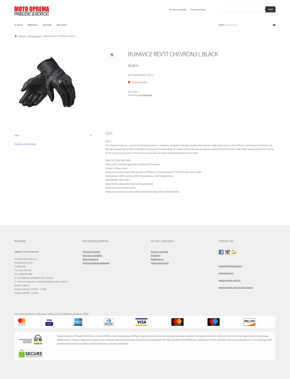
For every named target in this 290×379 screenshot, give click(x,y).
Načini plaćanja (90, 259)
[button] (112, 54)
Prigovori (155, 255)
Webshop (32, 24)
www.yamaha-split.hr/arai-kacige (236, 287)
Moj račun (62, 24)
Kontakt (47, 24)
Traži (270, 9)
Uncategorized (34, 36)
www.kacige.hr (226, 273)
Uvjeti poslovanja (160, 262)
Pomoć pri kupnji (198, 9)
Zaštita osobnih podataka (96, 262)
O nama (18, 24)
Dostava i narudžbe (178, 9)
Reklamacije (157, 259)
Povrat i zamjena (159, 251)
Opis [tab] (16, 135)
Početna (22, 36)
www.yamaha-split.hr (230, 280)
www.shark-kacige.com (230, 265)
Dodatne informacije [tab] (25, 144)
